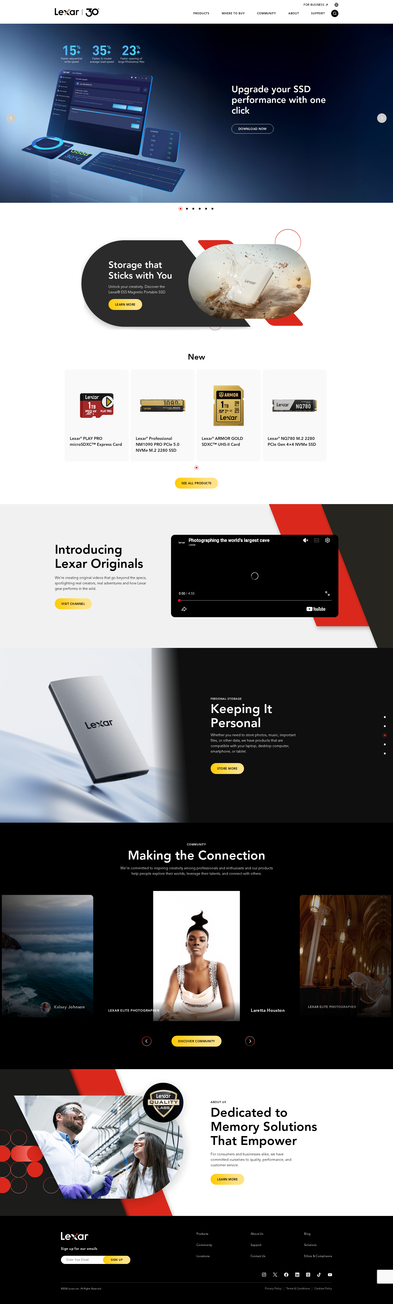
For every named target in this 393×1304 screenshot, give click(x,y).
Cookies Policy (323, 1288)
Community (204, 1245)
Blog (307, 1234)
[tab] (196, 468)
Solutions (310, 1245)
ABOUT (293, 13)
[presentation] (11, 118)
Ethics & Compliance (318, 1256)
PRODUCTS (201, 13)
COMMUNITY (266, 13)
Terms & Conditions (298, 1288)
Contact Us (258, 1256)
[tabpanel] (97, 416)
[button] (180, 209)
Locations (203, 1256)
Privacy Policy (273, 1288)
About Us (257, 1234)
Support (256, 1245)
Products (202, 1234)
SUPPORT (318, 13)
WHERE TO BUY (233, 13)
